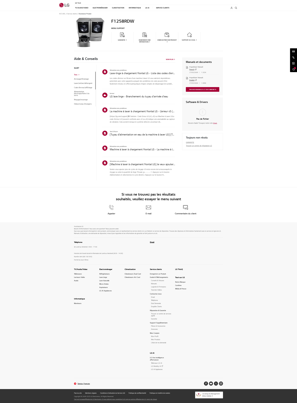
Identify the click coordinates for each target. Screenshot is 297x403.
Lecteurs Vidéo (79, 277)
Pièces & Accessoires (158, 326)
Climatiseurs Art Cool (132, 277)
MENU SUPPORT (118, 28)
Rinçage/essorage (81, 100)
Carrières (178, 285)
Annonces (154, 329)
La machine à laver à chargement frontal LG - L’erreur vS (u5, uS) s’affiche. (142, 111)
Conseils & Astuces (157, 280)
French (191, 69)
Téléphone (154, 300)
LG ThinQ (179, 269)
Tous (75, 75)
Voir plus (169, 59)
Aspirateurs (103, 287)
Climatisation (130, 269)
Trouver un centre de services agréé (161, 315)
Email (152, 242)
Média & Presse (180, 289)
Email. (215, 123)
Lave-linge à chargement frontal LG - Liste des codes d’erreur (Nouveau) (142, 73)
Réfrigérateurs (104, 274)
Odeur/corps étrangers (83, 104)
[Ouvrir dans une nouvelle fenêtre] (206, 384)
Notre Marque (180, 282)
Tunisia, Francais (83, 383)
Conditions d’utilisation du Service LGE (112, 393)
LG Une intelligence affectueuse (157, 358)
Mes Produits (155, 339)
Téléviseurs (78, 274)
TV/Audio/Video (80, 269)
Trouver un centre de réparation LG (199, 145)
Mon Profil (154, 336)
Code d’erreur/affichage (83, 87)
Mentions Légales (91, 393)
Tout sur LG (180, 277)
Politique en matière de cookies (160, 393)
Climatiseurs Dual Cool (133, 274)
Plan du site (78, 393)
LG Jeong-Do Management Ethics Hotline (211, 395)
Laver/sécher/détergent (83, 83)
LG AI (152, 353)
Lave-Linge (103, 277)
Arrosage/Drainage (81, 79)
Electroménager (105, 269)
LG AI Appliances (105, 291)
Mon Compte (154, 333)
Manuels (154, 283)
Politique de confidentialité (137, 393)
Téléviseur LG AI (156, 363)
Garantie (154, 319)
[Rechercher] (236, 8)
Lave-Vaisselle (104, 280)
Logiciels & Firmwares (158, 287)
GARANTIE (190, 142)
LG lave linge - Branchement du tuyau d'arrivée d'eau (139, 96)
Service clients (156, 269)
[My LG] (231, 8)
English (192, 80)
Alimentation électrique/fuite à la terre (81, 93)
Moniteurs (77, 303)
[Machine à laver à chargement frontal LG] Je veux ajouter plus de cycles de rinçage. (142, 164)
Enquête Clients (156, 306)
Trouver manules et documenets (202, 89)
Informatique (79, 299)
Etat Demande (156, 303)
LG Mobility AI (156, 366)
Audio (76, 280)
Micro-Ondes (104, 284)
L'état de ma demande (158, 342)
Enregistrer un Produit (158, 274)
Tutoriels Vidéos (156, 290)
